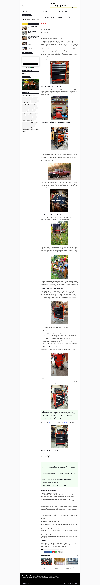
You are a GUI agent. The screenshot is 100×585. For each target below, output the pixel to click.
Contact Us (76, 583)
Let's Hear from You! (34, 0)
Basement (28, 102)
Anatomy (32, 108)
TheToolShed (31, 113)
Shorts (35, 118)
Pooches (36, 113)
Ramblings (28, 100)
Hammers (24, 118)
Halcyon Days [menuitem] (53, 11)
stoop (36, 108)
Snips (31, 127)
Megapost (28, 108)
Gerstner (65, 422)
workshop (44, 381)
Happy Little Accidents (30, 120)
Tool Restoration (35, 97)
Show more (76, 555)
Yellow (23, 115)
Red (58, 549)
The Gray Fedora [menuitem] (63, 11)
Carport (32, 129)
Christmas (24, 127)
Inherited (24, 108)
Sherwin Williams (30, 122)
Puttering (26, 109)
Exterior (24, 100)
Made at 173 (24, 97)
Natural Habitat (54, 549)
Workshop (61, 549)
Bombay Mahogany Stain (26, 129)
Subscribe (30, 63)
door (26, 115)
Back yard (24, 99)
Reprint (24, 131)
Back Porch (24, 104)
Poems (34, 124)
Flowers (33, 111)
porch (36, 99)
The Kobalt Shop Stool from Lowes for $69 (32, 27)
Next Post (43, 571)
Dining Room (33, 100)
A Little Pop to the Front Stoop (33, 47)
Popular (25, 24)
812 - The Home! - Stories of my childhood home (30, 17)
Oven (35, 104)
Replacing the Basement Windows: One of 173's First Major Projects (72, 567)
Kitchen (31, 109)
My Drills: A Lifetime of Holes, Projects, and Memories (46, 567)
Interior (28, 104)
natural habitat (51, 422)
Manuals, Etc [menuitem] (37, 11)
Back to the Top (70, 583)
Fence (34, 115)
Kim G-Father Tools (25, 113)
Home (23, 0)
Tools (37, 100)
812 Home (31, 24)
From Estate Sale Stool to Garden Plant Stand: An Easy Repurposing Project (30, 86)
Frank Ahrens (73, 417)
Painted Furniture (25, 106)
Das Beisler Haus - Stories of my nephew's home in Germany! (30, 20)
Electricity (24, 111)
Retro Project (36, 129)
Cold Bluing (30, 124)
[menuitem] (23, 11)
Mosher (32, 102)
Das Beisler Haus (25, 124)
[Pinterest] (53, 552)
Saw (35, 106)
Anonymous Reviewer (29, 95)
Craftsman (45, 14)
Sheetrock (35, 122)
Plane (34, 109)
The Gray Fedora (40, 0)
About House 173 (27, 0)
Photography (24, 122)
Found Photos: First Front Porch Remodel (59, 567)
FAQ (23, 95)
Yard (36, 102)
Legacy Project (31, 106)
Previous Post (75, 571)
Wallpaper (24, 120)
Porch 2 (31, 118)
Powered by (28, 67)
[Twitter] (51, 552)
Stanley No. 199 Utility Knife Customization (32, 32)
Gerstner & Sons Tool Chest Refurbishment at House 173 (32, 43)
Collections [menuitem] (29, 11)
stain (27, 99)
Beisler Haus (36, 24)
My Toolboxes (49, 549)
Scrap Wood (31, 99)
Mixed (28, 127)
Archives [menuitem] (45, 11)
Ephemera (28, 111)
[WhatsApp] (56, 552)
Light (27, 118)
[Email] (59, 552)
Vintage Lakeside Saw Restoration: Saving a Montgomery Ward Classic (33, 37)
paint (34, 95)
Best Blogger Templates (30, 583)
